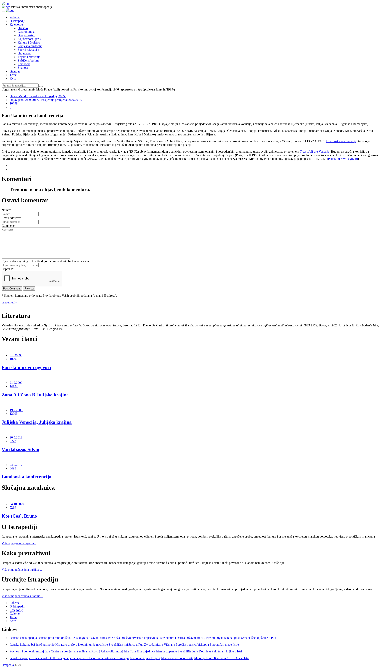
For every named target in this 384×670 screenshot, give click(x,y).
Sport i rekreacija (28, 49)
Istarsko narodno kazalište (177, 658)
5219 (13, 507)
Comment (9, 225)
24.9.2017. (16, 464)
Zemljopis (24, 64)
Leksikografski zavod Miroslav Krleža (95, 637)
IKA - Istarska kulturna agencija (51, 658)
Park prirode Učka (84, 658)
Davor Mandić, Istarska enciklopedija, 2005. (38, 96)
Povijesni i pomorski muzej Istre (30, 651)
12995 (14, 413)
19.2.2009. (16, 410)
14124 (14, 386)
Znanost (23, 67)
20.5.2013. (16, 437)
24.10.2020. (17, 504)
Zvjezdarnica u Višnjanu (159, 644)
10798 (14, 103)
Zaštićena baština (28, 60)
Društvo (23, 28)
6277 (13, 441)
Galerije (15, 71)
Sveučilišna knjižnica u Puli (126, 644)
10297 (14, 359)
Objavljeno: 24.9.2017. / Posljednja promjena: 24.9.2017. (46, 99)
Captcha (8, 269)
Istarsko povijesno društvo (54, 637)
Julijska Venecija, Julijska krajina (37, 422)
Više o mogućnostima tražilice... (22, 569)
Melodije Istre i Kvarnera (210, 658)
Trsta (303, 151)
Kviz (13, 78)
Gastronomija (26, 31)
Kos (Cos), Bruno (19, 516)
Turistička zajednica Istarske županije (153, 651)
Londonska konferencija (341, 141)
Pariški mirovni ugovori (343, 158)
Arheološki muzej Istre (115, 651)
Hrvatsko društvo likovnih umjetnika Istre (81, 644)
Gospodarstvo (26, 35)
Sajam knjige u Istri (229, 651)
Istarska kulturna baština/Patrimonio (32, 644)
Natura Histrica (175, 637)
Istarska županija (20, 658)
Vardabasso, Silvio (20, 449)
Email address (11, 218)
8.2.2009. (16, 355)
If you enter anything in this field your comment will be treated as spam (46, 261)
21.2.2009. (16, 382)
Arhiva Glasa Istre (237, 658)
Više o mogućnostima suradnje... (22, 596)
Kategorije (16, 24)
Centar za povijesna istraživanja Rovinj (75, 651)
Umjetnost (24, 53)
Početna (15, 17)
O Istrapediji (17, 21)
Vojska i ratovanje (29, 57)
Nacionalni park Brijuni (145, 658)
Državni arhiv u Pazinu (200, 637)
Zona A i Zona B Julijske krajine (35, 394)
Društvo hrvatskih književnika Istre (143, 637)
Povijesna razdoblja (30, 46)
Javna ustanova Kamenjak (112, 658)
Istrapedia (8, 665)
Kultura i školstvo (29, 42)
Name (6, 210)
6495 (13, 468)
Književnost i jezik (29, 39)
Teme (13, 75)
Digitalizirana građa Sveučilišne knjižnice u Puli (246, 637)
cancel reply (9, 302)
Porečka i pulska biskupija (192, 644)
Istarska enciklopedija (23, 637)
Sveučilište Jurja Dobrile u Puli (197, 651)
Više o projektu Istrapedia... (19, 543)
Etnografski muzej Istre (224, 644)
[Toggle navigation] (3, 11)
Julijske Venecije (318, 151)
